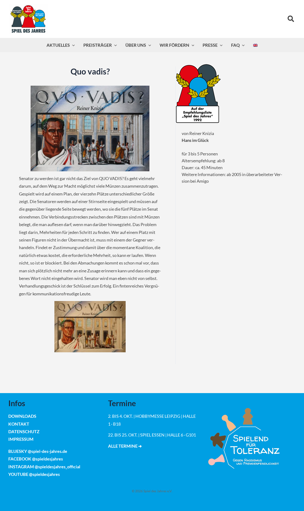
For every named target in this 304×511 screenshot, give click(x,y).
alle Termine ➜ (125, 446)
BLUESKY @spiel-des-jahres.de (37, 451)
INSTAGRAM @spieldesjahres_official (44, 466)
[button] (291, 19)
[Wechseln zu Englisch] (255, 45)
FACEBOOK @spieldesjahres (35, 458)
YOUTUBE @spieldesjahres (34, 474)
